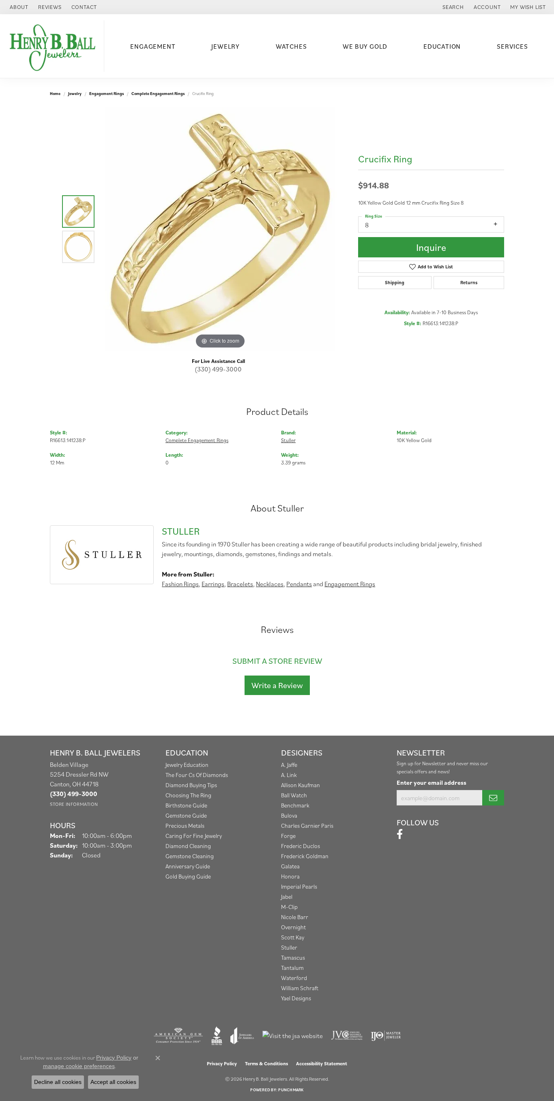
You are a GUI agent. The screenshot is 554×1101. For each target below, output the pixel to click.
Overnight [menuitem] (293, 927)
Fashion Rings (180, 584)
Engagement (152, 46)
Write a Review (277, 685)
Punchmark (290, 1089)
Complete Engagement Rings (158, 93)
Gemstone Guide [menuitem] (186, 815)
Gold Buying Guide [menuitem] (188, 876)
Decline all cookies (58, 1082)
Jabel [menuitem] (286, 896)
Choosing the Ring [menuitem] (188, 795)
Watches (291, 46)
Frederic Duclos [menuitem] (300, 846)
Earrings (213, 584)
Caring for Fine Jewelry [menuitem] (193, 836)
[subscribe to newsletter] (493, 797)
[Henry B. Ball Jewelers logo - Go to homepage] (54, 46)
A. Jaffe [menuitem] (289, 765)
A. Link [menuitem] (289, 775)
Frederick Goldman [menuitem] (305, 856)
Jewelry (225, 46)
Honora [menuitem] (290, 876)
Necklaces (269, 584)
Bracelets (240, 584)
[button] (452, 7)
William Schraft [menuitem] (299, 988)
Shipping (394, 282)
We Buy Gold (365, 46)
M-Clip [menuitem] (289, 907)
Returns (468, 282)
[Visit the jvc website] (347, 1035)
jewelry (75, 93)
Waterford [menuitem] (294, 978)
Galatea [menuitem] (290, 866)
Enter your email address (431, 782)
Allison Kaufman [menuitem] (300, 785)
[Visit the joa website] (242, 1035)
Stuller (288, 440)
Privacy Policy (222, 1063)
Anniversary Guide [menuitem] (187, 866)
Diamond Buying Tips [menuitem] (191, 785)
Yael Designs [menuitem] (296, 998)
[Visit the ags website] (178, 1035)
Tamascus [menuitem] (293, 957)
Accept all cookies (113, 1082)
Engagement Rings (106, 93)
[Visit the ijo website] (386, 1035)
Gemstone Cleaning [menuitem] (189, 856)
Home (55, 93)
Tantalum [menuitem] (292, 967)
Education (442, 46)
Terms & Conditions (266, 1063)
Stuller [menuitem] (289, 947)
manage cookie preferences (79, 1066)
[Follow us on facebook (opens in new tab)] (400, 834)
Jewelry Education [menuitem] (186, 765)
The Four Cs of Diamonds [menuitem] (196, 775)
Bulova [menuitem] (289, 815)
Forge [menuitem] (288, 836)
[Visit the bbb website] (217, 1035)
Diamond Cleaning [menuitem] (188, 846)
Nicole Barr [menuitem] (294, 917)
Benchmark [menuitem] (295, 805)
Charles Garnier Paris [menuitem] (307, 825)
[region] (220, 229)
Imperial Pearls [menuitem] (299, 886)
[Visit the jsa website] (292, 1036)
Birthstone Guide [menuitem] (186, 805)
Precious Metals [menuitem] (184, 825)
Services (512, 46)
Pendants (299, 584)
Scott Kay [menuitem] (292, 937)
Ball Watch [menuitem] (294, 795)
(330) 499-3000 (218, 369)
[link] (18, 7)
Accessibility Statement (321, 1063)
